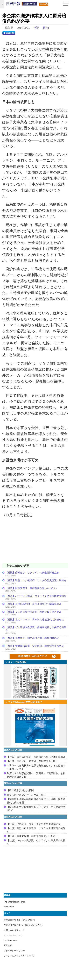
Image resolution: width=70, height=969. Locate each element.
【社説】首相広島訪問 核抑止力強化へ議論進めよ (33, 603)
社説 (36, 27)
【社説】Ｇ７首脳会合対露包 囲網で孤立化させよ (33, 611)
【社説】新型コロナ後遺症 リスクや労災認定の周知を (35, 580)
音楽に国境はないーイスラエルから (26, 794)
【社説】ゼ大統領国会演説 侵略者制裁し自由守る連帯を (35, 629)
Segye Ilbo (9, 906)
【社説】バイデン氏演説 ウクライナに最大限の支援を (35, 596)
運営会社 (8, 945)
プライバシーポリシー (14, 950)
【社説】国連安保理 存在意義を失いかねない (31, 588)
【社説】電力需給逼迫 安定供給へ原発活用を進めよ (34, 646)
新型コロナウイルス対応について (19, 920)
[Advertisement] (35, 542)
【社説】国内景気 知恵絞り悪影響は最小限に (32, 761)
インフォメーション (13, 935)
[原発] (45, 27)
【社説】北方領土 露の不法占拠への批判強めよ (32, 638)
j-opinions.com (10, 940)
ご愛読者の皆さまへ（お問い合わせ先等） (24, 925)
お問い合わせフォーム (14, 930)
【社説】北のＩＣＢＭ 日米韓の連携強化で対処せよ (34, 619)
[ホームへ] (21, 4)
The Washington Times (14, 902)
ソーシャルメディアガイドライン (19, 956)
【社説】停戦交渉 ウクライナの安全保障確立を (32, 572)
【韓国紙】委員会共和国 (20, 790)
